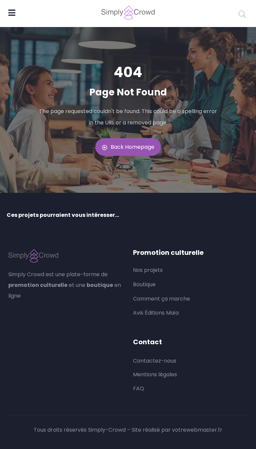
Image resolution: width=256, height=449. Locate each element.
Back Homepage (132, 147)
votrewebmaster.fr (197, 430)
